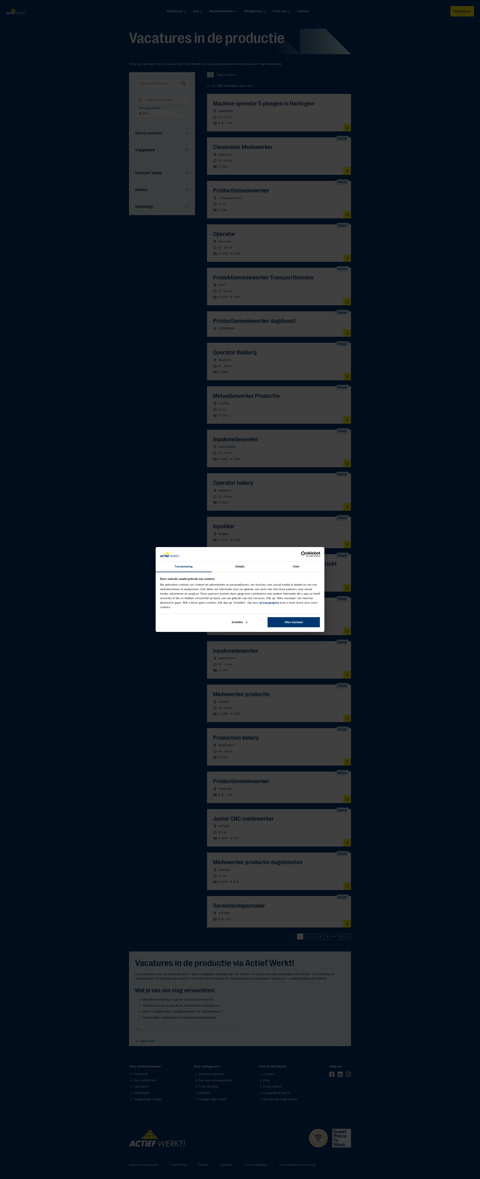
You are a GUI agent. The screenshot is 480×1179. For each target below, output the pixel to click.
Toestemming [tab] (184, 566)
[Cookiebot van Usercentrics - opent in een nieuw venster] (303, 554)
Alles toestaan (293, 622)
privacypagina (269, 602)
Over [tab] (296, 566)
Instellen (237, 622)
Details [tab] (240, 566)
